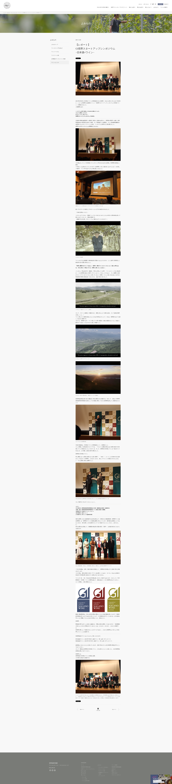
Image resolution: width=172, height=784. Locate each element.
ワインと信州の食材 (85, 780)
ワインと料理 (84, 778)
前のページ (82, 709)
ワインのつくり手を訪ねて (57, 48)
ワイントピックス (55, 62)
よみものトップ (54, 44)
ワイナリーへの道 (55, 55)
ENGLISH (165, 4)
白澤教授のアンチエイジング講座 (58, 58)
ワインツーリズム (55, 51)
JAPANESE (160, 4)
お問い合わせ (146, 4)
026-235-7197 (65, 765)
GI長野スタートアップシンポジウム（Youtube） (85, 116)
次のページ (114, 709)
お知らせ (140, 4)
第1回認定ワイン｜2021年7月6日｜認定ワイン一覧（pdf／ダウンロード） (93, 639)
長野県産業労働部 (53, 763)
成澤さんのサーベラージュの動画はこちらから (87, 126)
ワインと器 (84, 777)
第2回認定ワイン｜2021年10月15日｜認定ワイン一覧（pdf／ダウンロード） (94, 641)
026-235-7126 (54, 765)
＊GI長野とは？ (79, 106)
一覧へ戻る (98, 710)
